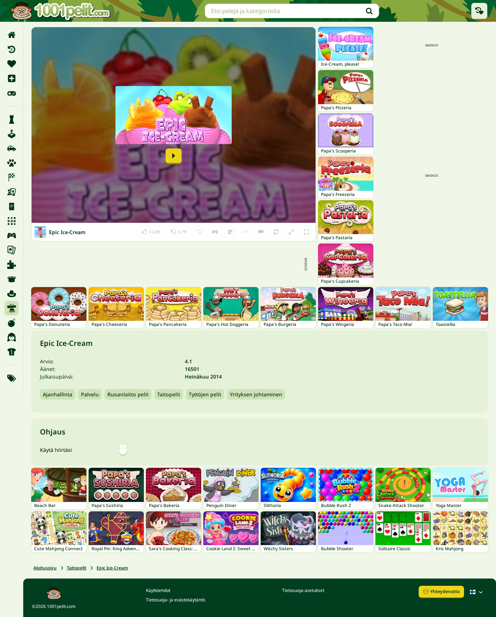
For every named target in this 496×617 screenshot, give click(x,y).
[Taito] (11, 308)
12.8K (151, 230)
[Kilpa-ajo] (11, 177)
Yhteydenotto (445, 591)
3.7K (178, 230)
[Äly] (11, 119)
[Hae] (369, 10)
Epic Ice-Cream (112, 568)
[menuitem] (11, 35)
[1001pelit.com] (61, 11)
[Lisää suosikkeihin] (200, 232)
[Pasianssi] (11, 250)
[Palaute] (261, 232)
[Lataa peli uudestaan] (276, 232)
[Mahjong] (11, 206)
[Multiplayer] (11, 235)
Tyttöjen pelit (205, 394)
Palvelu (90, 394)
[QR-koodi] (230, 232)
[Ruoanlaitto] (11, 279)
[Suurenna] (291, 232)
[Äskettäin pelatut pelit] (479, 11)
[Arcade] (11, 134)
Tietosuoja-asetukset (303, 590)
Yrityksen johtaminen (256, 394)
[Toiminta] (11, 322)
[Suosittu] (11, 93)
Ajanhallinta (57, 394)
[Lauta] (11, 192)
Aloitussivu (45, 568)
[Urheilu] (11, 351)
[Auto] (11, 148)
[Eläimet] (11, 163)
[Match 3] (11, 221)
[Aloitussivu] (11, 35)
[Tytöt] (11, 337)
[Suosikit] (11, 64)
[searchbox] (292, 11)
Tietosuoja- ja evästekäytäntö (175, 600)
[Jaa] (245, 232)
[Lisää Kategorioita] (11, 378)
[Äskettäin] (11, 49)
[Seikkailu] (11, 293)
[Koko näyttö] (306, 232)
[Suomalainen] (477, 592)
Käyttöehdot (158, 590)
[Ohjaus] (215, 232)
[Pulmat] (11, 264)
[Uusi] (11, 78)
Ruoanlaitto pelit (128, 394)
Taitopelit (168, 394)
